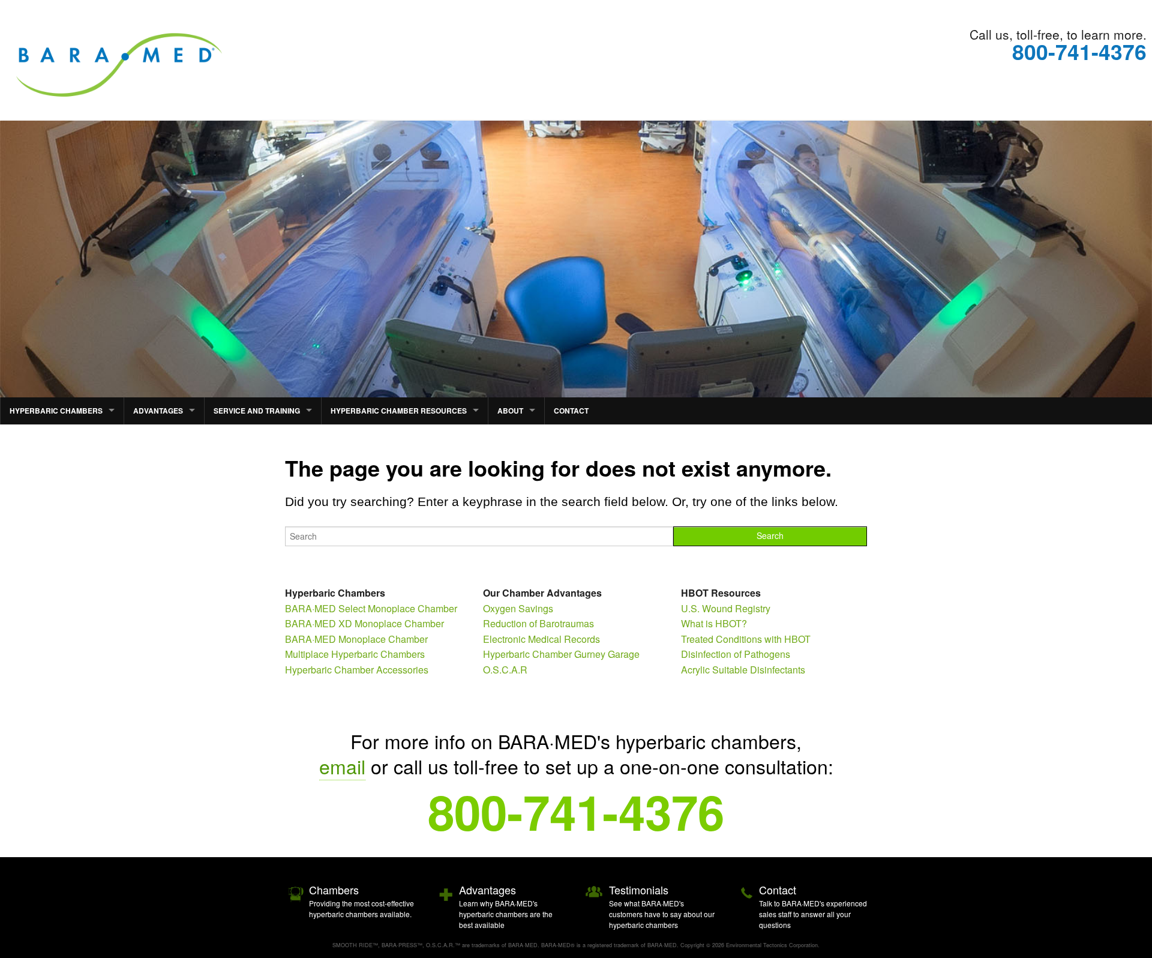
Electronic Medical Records (541, 639)
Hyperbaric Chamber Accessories (356, 669)
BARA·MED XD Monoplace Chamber (364, 623)
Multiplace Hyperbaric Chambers (355, 654)
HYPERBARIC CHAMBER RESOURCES (399, 410)
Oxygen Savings (518, 608)
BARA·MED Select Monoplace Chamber (371, 608)
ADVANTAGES (158, 410)
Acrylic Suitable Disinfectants (743, 669)
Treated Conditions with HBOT (746, 639)
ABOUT (510, 410)
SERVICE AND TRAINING (257, 410)
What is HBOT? (714, 623)
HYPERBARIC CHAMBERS (56, 410)
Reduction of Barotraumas (538, 623)
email (342, 766)
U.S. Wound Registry (725, 608)
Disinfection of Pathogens (735, 654)
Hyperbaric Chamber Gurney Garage (561, 654)
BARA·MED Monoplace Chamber (356, 639)
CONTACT (571, 410)
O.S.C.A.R (505, 669)
